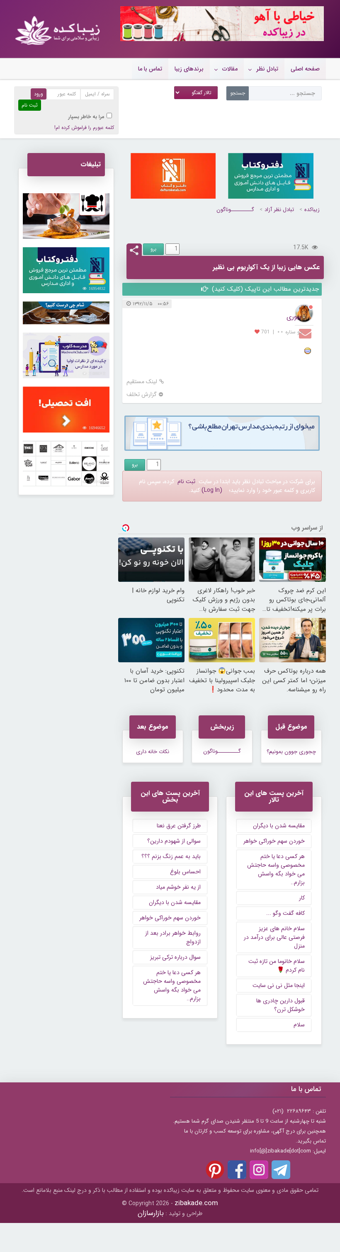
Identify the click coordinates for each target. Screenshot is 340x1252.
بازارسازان (151, 1213)
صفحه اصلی (305, 68)
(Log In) (212, 490)
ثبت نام (186, 481)
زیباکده (312, 209)
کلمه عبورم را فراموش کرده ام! (84, 127)
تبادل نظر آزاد (279, 209)
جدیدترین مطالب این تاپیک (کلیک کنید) (264, 289)
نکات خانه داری (152, 751)
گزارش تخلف (141, 394)
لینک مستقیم (141, 381)
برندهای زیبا (189, 68)
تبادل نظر (267, 68)
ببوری (294, 316)
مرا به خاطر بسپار (86, 117)
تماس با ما (150, 68)
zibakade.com (196, 1203)
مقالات (230, 68)
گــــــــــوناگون (235, 209)
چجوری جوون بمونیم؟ (291, 751)
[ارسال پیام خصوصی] (306, 333)
